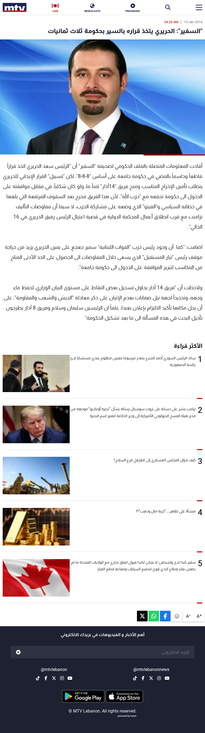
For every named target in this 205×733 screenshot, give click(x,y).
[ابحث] (168, 7)
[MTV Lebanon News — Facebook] (143, 678)
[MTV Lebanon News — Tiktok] (135, 678)
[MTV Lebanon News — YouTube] (167, 678)
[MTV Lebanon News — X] (151, 678)
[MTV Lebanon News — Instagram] (159, 678)
